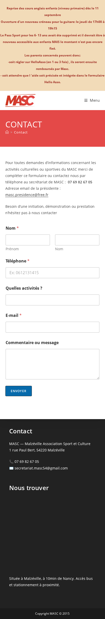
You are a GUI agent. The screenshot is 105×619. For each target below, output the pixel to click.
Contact (21, 132)
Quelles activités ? (24, 288)
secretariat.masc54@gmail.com (41, 468)
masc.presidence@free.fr (26, 194)
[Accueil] (7, 132)
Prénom (12, 249)
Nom (59, 249)
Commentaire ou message (32, 342)
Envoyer (19, 391)
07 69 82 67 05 (27, 461)
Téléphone (18, 261)
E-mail (14, 315)
